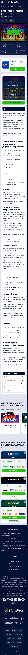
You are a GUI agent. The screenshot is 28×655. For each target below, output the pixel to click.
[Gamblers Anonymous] (16, 623)
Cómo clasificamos (13, 569)
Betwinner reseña (13, 520)
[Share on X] (2, 20)
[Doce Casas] (23, 618)
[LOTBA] (5, 618)
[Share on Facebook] (6, 20)
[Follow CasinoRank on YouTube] (15, 599)
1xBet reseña (13, 473)
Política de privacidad (13, 564)
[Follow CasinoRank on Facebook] (4, 599)
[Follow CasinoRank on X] (11, 599)
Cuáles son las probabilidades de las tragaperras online (11, 542)
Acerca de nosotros (13, 561)
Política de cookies (20, 651)
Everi (22, 376)
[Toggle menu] (2, 2)
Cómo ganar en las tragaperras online (13, 546)
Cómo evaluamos (14, 567)
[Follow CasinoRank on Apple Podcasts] (23, 599)
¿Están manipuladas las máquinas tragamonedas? (11, 534)
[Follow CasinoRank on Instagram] (8, 599)
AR (13, 603)
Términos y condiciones (8, 651)
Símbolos (13, 538)
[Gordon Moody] (9, 623)
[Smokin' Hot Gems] (10, 423)
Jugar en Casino (13, 32)
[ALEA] (14, 618)
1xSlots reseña (14, 496)
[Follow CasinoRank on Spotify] (19, 599)
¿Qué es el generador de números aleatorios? (11, 549)
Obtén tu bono (17, 69)
